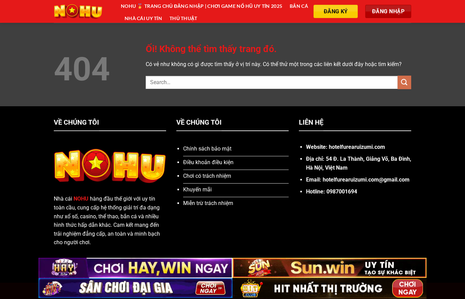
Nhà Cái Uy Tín (143, 18)
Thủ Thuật (183, 18)
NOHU (81, 198)
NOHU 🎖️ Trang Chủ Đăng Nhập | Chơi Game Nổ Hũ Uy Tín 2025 (201, 6)
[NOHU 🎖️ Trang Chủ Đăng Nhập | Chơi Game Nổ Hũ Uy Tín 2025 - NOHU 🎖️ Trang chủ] (82, 11)
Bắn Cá (299, 6)
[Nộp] (404, 82)
